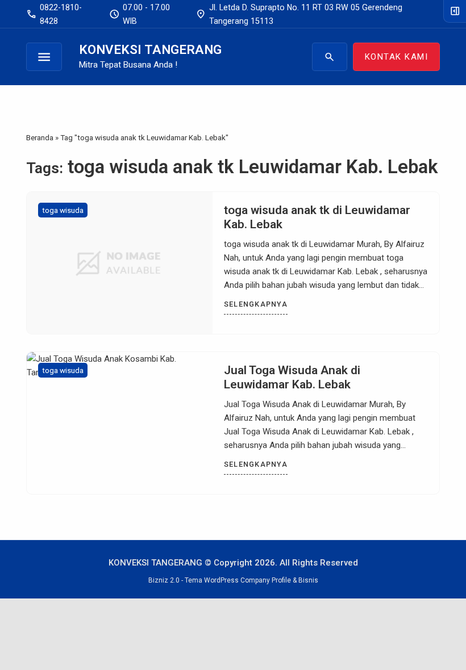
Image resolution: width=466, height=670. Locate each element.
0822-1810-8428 (54, 14)
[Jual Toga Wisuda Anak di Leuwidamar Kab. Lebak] (120, 423)
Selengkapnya (256, 304)
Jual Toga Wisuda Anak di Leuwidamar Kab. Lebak (292, 377)
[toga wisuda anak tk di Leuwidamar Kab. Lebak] (120, 263)
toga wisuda (63, 210)
